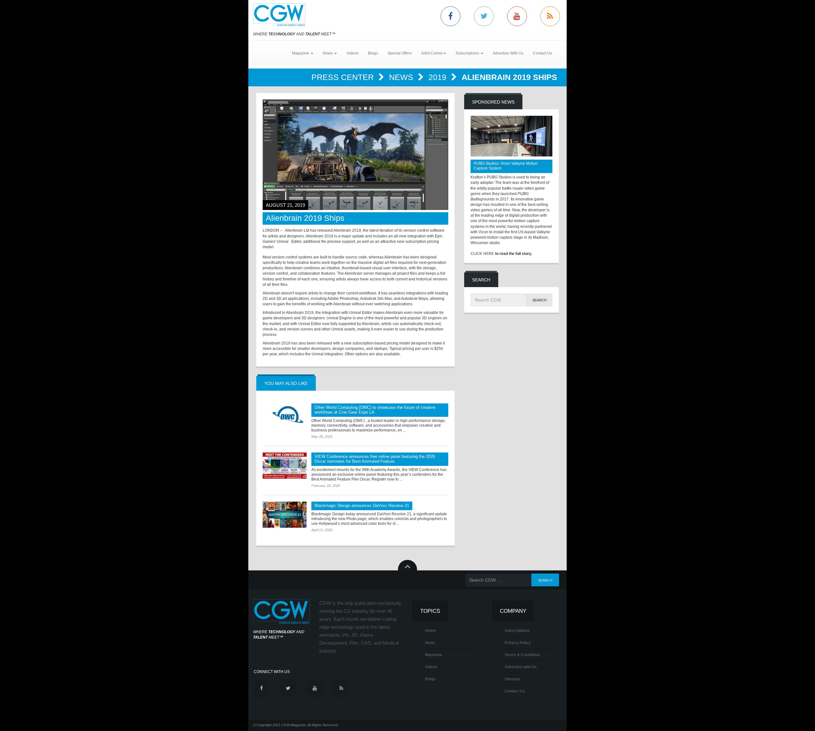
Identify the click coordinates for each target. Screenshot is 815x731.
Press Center (343, 77)
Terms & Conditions (522, 655)
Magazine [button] (301, 53)
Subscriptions (517, 630)
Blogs (373, 53)
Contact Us (542, 53)
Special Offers (399, 53)
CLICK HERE (482, 253)
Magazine (433, 655)
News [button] (328, 53)
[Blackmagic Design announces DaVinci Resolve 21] (285, 515)
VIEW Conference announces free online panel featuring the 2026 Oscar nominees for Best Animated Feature (375, 459)
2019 (439, 77)
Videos (352, 53)
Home (430, 630)
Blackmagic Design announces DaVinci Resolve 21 (362, 505)
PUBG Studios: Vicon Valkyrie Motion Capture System (506, 165)
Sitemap (512, 679)
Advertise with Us (521, 667)
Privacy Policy (518, 643)
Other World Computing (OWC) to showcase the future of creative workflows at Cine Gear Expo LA (375, 410)
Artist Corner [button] (432, 53)
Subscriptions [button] (468, 53)
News (402, 77)
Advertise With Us (508, 53)
